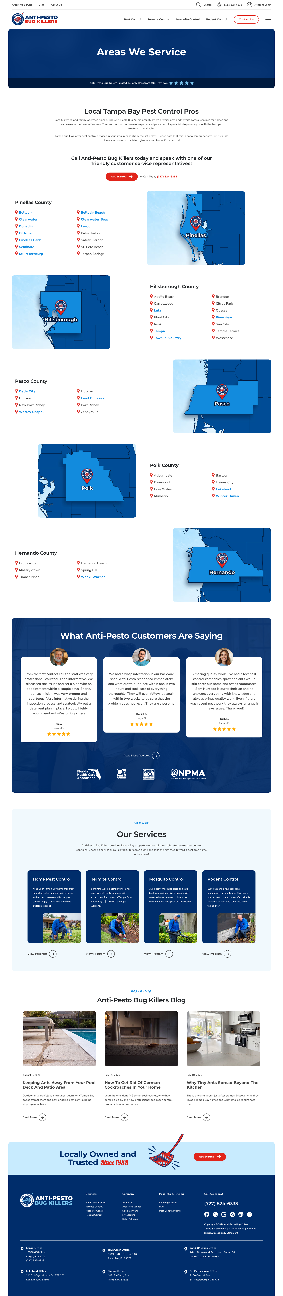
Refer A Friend (130, 1219)
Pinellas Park (30, 240)
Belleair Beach (93, 212)
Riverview (224, 317)
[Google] (223, 1214)
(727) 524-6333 (167, 176)
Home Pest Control (96, 1202)
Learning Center (168, 1202)
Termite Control (94, 1206)
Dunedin (26, 226)
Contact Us (246, 19)
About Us (56, 4)
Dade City (27, 391)
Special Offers (130, 1210)
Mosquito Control (95, 1210)
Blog (41, 4)
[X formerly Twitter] (215, 1214)
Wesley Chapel (31, 412)
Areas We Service (22, 4)
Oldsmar (26, 233)
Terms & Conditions (215, 1228)
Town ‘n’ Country (167, 338)
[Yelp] (232, 1214)
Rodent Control (94, 1214)
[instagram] (249, 1214)
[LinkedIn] (241, 1214)
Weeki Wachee (93, 577)
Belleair (25, 212)
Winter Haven (227, 496)
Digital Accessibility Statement (221, 1232)
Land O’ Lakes (92, 398)
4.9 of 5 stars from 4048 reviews (148, 83)
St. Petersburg (31, 254)
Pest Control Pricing (170, 1210)
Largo (85, 226)
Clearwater (28, 219)
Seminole (26, 247)
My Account (128, 1214)
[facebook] (206, 1214)
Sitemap (251, 1228)
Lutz (157, 310)
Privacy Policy (237, 1228)
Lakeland (223, 489)
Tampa (159, 331)
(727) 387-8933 (35, 1260)
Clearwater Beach (95, 219)
